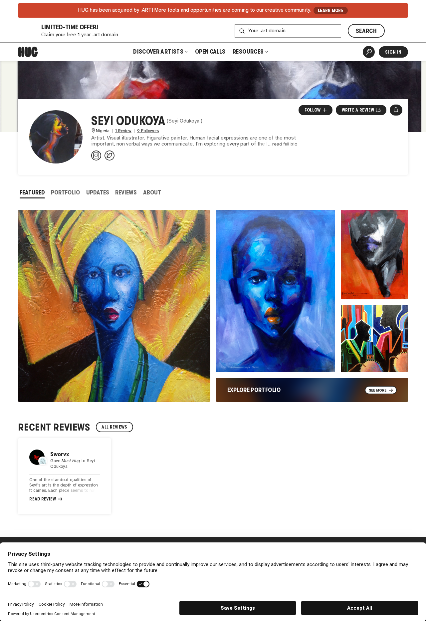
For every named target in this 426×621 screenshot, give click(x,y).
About (152, 192)
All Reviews (114, 427)
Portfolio (65, 192)
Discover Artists (158, 51)
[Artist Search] (369, 52)
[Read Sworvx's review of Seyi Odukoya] (64, 476)
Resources (249, 51)
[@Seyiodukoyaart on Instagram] (96, 155)
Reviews (126, 192)
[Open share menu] (396, 110)
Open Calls (210, 51)
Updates (97, 192)
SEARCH (366, 31)
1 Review (123, 131)
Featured (32, 192)
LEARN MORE (330, 10)
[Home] (28, 52)
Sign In (393, 52)
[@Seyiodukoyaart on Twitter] (109, 155)
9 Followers (148, 131)
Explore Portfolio (254, 390)
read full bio (285, 144)
